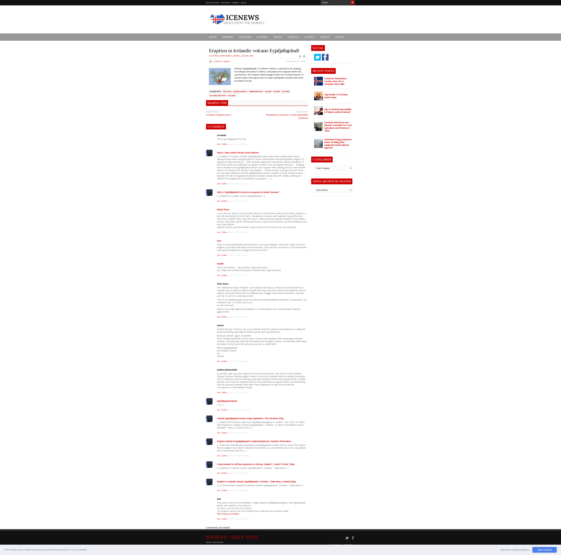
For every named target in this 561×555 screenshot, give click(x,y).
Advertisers (226, 2)
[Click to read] (318, 81)
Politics (310, 37)
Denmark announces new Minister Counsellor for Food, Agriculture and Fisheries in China (338, 126)
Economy (262, 37)
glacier (268, 91)
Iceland (245, 56)
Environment (226, 56)
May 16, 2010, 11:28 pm (238, 232)
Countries (245, 37)
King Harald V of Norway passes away (336, 96)
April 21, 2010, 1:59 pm (237, 255)
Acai (219, 240)
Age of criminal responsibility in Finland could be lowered (337, 110)
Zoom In (304, 56)
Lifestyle (293, 37)
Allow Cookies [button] (544, 550)
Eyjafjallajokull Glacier (227, 401)
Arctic (213, 37)
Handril (220, 263)
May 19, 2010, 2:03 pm (237, 201)
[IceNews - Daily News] (237, 26)
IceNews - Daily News (232, 537)
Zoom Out (300, 56)
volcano (232, 95)
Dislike (224, 144)
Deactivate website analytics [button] (515, 550)
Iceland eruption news (218, 114)
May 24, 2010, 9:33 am (237, 183)
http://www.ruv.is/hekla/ (228, 513)
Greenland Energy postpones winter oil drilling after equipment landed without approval (338, 143)
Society (339, 37)
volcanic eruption (217, 95)
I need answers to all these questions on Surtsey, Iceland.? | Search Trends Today (256, 464)
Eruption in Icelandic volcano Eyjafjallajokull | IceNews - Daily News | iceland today (256, 481)
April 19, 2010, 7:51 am (237, 275)
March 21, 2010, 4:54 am (238, 490)
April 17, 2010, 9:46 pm (237, 361)
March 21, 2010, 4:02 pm (238, 473)
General (236, 56)
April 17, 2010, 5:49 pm (237, 392)
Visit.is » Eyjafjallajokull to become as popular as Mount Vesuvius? (248, 192)
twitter (317, 57)
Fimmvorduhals (256, 91)
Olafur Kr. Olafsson (222, 61)
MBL (251, 56)
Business (228, 37)
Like (219, 144)
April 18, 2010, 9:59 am (237, 317)
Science (325, 37)
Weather (235, 2)
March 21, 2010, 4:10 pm (238, 455)
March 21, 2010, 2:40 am (238, 519)
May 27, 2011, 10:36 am (237, 144)
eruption (227, 91)
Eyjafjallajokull (240, 91)
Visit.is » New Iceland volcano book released (238, 152)
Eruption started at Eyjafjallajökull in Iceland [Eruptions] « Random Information (254, 441)
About (243, 2)
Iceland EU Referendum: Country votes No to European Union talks (335, 81)
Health (277, 37)
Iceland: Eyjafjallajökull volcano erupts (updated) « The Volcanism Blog (250, 418)
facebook (325, 57)
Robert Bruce (223, 209)
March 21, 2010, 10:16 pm (238, 410)
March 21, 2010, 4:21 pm (238, 433)
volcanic (286, 91)
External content (212, 2)
